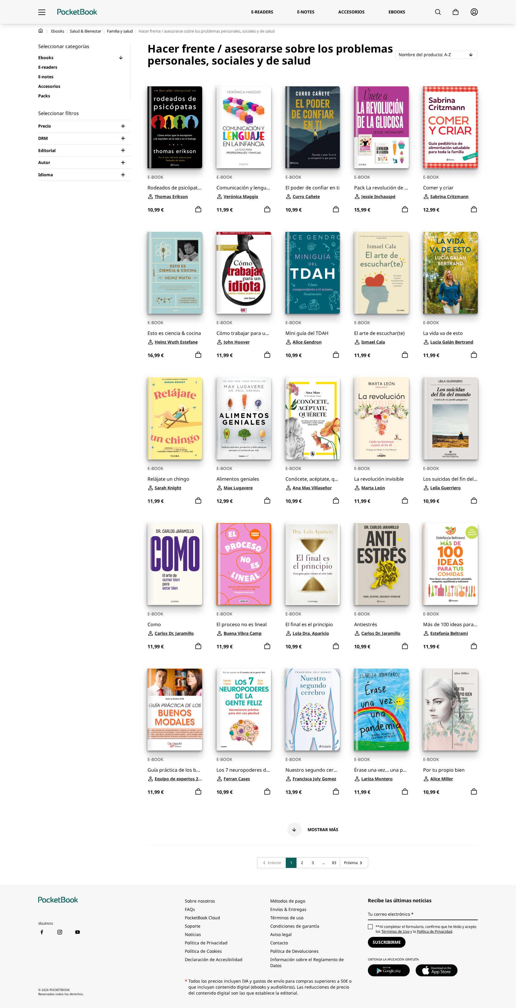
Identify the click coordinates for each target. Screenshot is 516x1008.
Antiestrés (365, 624)
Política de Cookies (203, 951)
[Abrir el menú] (41, 12)
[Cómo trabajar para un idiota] (243, 273)
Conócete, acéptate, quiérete (312, 479)
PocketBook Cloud (202, 917)
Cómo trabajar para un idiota (243, 333)
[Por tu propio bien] (450, 709)
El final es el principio (309, 624)
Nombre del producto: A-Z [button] (438, 54)
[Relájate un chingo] (175, 418)
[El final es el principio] (312, 564)
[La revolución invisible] (381, 418)
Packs (44, 96)
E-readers (47, 67)
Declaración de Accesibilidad (213, 959)
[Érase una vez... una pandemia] (381, 709)
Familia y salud (120, 31)
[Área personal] (474, 12)
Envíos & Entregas (288, 909)
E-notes (45, 76)
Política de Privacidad (206, 943)
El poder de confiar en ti (312, 188)
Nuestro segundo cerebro (312, 770)
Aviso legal (281, 934)
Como (154, 624)
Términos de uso (286, 917)
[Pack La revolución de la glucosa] (381, 127)
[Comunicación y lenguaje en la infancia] (243, 127)
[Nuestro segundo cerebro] (312, 709)
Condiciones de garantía (294, 926)
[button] (121, 57)
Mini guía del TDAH (306, 333)
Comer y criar (438, 188)
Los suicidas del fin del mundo (450, 479)
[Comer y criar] (450, 127)
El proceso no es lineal (241, 624)
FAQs (190, 909)
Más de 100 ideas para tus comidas (450, 624)
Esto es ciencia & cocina (174, 333)
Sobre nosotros (200, 901)
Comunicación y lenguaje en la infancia (243, 188)
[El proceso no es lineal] (243, 564)
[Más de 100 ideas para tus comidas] (450, 564)
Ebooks (57, 31)
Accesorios (49, 86)
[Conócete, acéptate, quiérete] (312, 418)
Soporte (192, 926)
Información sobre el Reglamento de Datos (307, 962)
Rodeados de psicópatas (175, 188)
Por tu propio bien (444, 770)
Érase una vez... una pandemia (381, 770)
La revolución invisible (379, 479)
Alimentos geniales (237, 479)
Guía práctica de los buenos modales (175, 770)
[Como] (175, 564)
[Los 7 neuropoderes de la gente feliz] (243, 709)
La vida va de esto (443, 333)
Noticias (193, 934)
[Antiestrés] (381, 564)
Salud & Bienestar (85, 31)
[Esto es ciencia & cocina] (175, 273)
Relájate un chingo (168, 479)
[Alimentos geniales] (243, 418)
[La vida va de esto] (450, 273)
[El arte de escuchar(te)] (381, 273)
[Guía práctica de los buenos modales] (175, 709)
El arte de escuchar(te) (379, 333)
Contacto (279, 943)
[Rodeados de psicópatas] (175, 127)
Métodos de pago (287, 901)
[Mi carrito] (456, 12)
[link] (271, 863)
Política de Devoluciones (294, 951)
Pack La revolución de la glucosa (381, 188)
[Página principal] (77, 12)
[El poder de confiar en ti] (312, 127)
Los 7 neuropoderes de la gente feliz (243, 770)
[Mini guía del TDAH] (312, 273)
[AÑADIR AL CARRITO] (198, 209)
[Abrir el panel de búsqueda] (438, 12)
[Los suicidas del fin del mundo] (450, 418)
